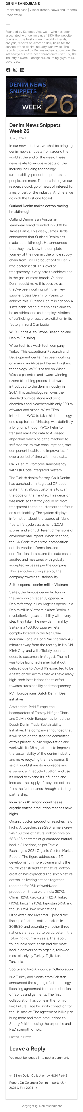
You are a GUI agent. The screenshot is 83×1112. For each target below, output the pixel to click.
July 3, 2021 (17, 138)
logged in (34, 1058)
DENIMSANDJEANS (23, 3)
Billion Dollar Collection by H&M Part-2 (40, 1075)
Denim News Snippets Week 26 (35, 128)
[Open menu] (8, 24)
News (27, 1037)
